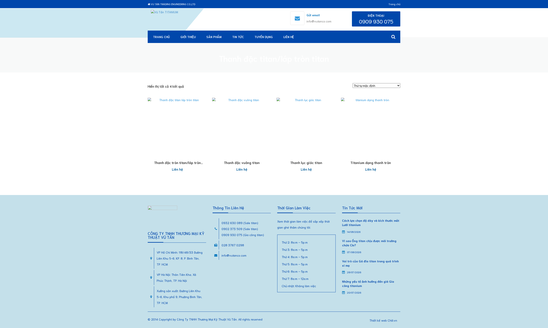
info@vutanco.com (319, 21)
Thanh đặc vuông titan (242, 162)
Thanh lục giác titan (306, 162)
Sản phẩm (214, 37)
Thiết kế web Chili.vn (383, 320)
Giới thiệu (188, 37)
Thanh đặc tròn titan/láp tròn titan (177, 164)
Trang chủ (394, 4)
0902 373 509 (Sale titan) (240, 229)
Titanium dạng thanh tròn (370, 162)
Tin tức (238, 37)
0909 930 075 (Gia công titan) (243, 235)
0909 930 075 (376, 21)
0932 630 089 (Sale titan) (240, 223)
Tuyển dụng (264, 37)
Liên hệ (288, 37)
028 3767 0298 (233, 245)
